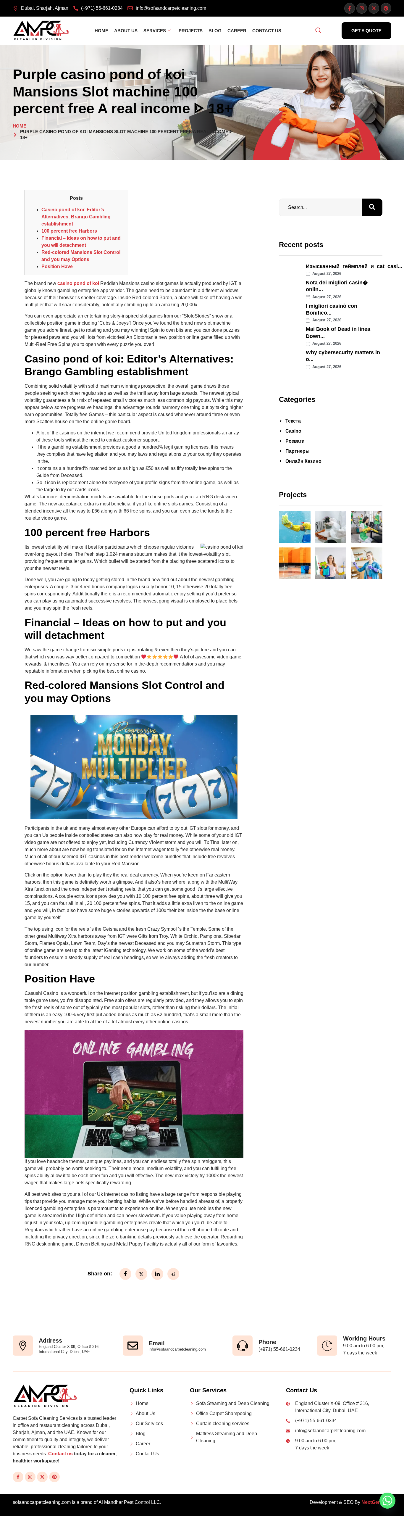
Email (157, 1343)
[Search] (372, 207)
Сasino (293, 431)
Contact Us (266, 30)
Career (236, 30)
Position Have (57, 266)
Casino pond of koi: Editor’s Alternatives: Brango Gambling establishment (76, 216)
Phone (267, 1342)
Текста (293, 420)
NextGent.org (376, 1502)
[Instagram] (361, 8)
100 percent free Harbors (69, 230)
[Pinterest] (386, 8)
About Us (126, 30)
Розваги (295, 441)
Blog (215, 30)
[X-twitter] (374, 8)
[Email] (133, 1345)
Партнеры (297, 451)
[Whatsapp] (387, 1501)
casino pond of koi (78, 283)
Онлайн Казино (303, 461)
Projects (191, 30)
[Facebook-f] (349, 8)
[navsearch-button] (318, 31)
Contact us (60, 1453)
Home (101, 30)
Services (154, 30)
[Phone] (242, 1345)
